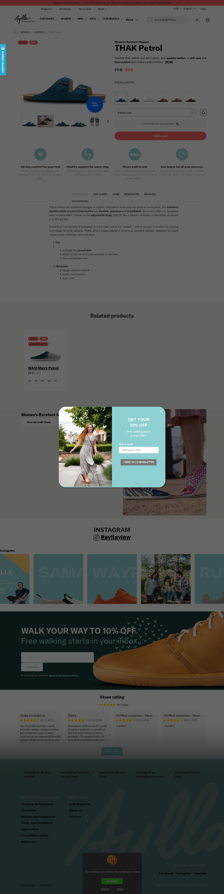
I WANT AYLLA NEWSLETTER (138, 462)
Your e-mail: (126, 444)
